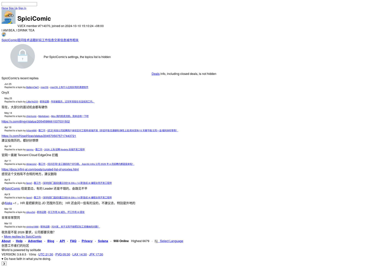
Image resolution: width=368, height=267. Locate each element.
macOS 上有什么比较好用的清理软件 (69, 87)
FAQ (73, 241)
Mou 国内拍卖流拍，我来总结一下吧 (70, 116)
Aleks (8, 203)
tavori (29, 182)
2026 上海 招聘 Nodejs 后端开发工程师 (64, 149)
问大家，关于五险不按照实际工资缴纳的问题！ (76, 226)
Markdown (43, 116)
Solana (103, 241)
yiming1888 (32, 226)
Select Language (170, 241)
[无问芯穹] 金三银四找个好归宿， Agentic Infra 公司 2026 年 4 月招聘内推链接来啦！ (90, 163)
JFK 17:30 (96, 254)
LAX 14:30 (79, 254)
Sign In (22, 8)
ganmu (30, 149)
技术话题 (29, 40)
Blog (50, 241)
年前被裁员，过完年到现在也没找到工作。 (73, 101)
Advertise (35, 241)
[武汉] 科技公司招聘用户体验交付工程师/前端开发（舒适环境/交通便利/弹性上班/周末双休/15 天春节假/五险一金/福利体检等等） (112, 130)
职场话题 (44, 101)
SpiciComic (9, 40)
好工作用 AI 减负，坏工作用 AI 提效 (66, 212)
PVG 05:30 (62, 254)
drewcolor (31, 163)
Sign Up (13, 8)
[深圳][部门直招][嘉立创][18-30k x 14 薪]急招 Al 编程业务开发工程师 (77, 182)
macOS (44, 87)
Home (5, 8)
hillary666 (31, 130)
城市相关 (72, 40)
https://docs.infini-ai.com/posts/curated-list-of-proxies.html (40, 169)
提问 (20, 40)
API (62, 241)
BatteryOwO (32, 87)
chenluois (31, 116)
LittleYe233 (32, 101)
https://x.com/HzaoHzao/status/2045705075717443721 (39, 136)
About (6, 241)
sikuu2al (30, 212)
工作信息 (48, 40)
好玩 (39, 40)
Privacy (87, 241)
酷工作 (42, 130)
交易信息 (60, 40)
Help (19, 241)
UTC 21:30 (45, 254)
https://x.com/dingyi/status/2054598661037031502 (36, 121)
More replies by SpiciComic (22, 236)
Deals (156, 73)
